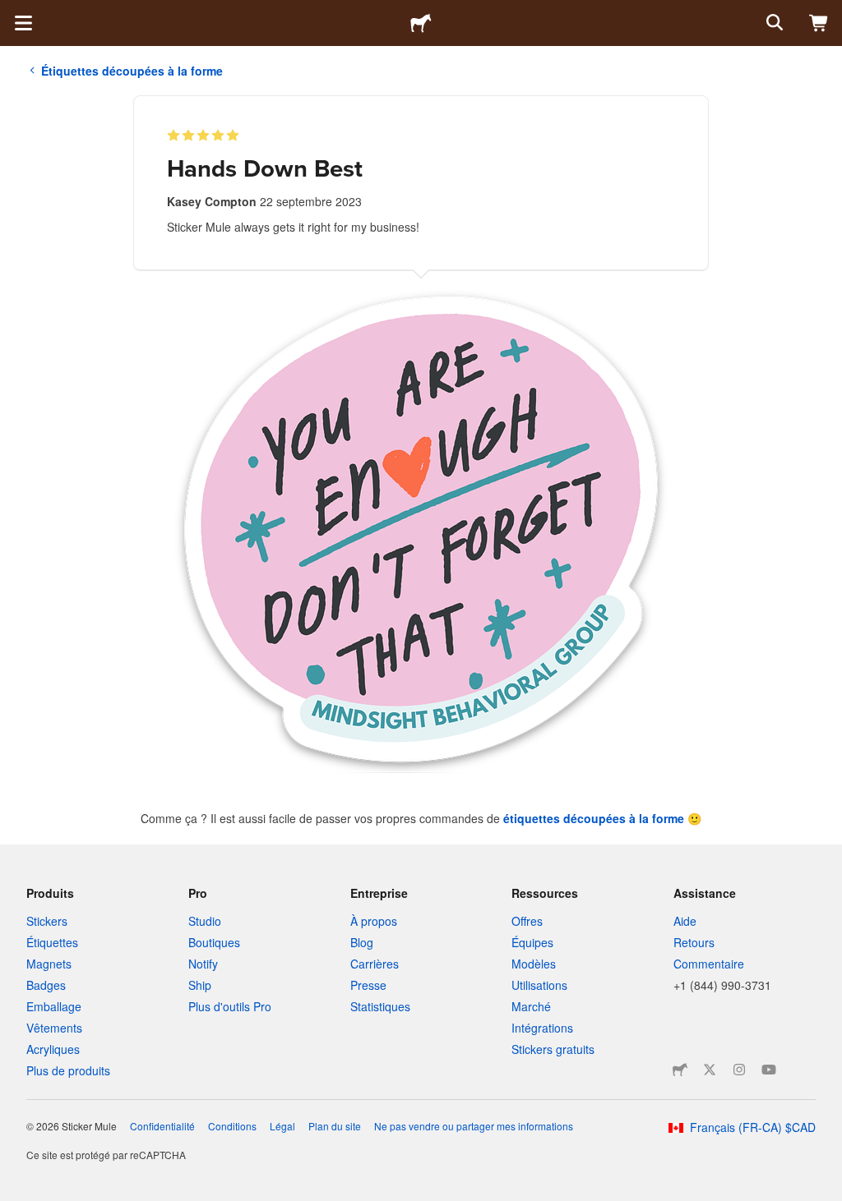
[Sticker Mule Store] (680, 1069)
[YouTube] (768, 1069)
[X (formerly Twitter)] (709, 1069)
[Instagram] (739, 1069)
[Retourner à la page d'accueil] (421, 23)
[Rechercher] (773, 23)
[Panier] (819, 23)
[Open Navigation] (23, 23)
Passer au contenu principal (12, 12)
